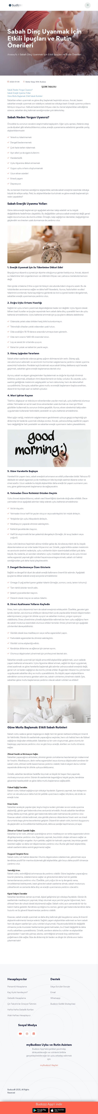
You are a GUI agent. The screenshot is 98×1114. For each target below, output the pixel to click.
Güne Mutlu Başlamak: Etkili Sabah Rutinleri (24, 96)
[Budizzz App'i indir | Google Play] (40, 1110)
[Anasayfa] (15, 5)
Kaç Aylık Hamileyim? (17, 993)
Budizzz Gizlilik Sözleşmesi (62, 1004)
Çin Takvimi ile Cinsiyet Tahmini (21, 1004)
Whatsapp (55, 998)
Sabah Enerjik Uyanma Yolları (19, 93)
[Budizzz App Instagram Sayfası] (27, 1034)
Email (53, 993)
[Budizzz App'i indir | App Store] (57, 1110)
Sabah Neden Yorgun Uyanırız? (20, 90)
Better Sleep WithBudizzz (35, 82)
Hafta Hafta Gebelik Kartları (20, 1010)
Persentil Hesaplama (17, 987)
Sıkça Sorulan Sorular (60, 987)
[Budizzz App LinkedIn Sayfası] (34, 1034)
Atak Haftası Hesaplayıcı (19, 1016)
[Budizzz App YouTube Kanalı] (20, 1034)
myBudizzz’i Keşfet (49, 1065)
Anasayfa (12, 55)
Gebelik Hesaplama (16, 998)
